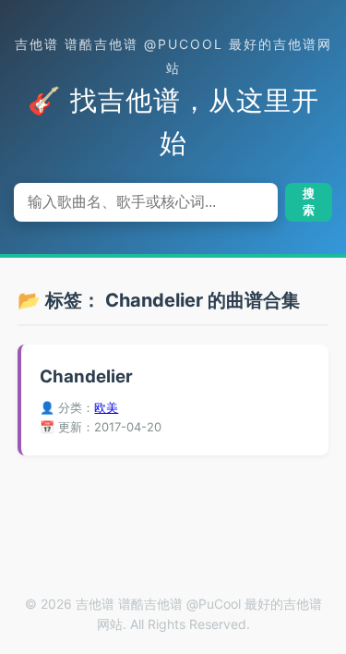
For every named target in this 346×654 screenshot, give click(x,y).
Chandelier (86, 376)
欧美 (106, 407)
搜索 (309, 202)
